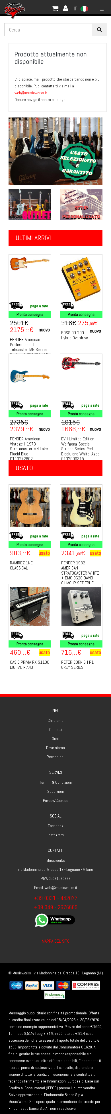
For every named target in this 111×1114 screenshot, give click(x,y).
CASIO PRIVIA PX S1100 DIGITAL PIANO (29, 664)
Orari (55, 738)
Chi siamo (55, 720)
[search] (99, 29)
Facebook (55, 825)
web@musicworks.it (31, 92)
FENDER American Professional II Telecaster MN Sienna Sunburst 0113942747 (30, 347)
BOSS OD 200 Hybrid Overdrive (74, 335)
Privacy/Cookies (55, 800)
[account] (40, 7)
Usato (24, 467)
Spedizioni (55, 791)
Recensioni (55, 756)
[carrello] (34, 7)
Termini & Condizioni (55, 782)
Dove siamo (55, 747)
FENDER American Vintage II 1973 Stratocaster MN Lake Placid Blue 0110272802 (29, 449)
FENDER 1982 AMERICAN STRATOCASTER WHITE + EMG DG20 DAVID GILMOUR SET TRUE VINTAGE (80, 575)
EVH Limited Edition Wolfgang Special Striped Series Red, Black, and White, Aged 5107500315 (80, 449)
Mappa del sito (55, 941)
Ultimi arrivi (33, 237)
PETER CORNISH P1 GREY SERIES (77, 664)
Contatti (55, 729)
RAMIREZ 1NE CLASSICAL (21, 565)
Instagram (56, 834)
